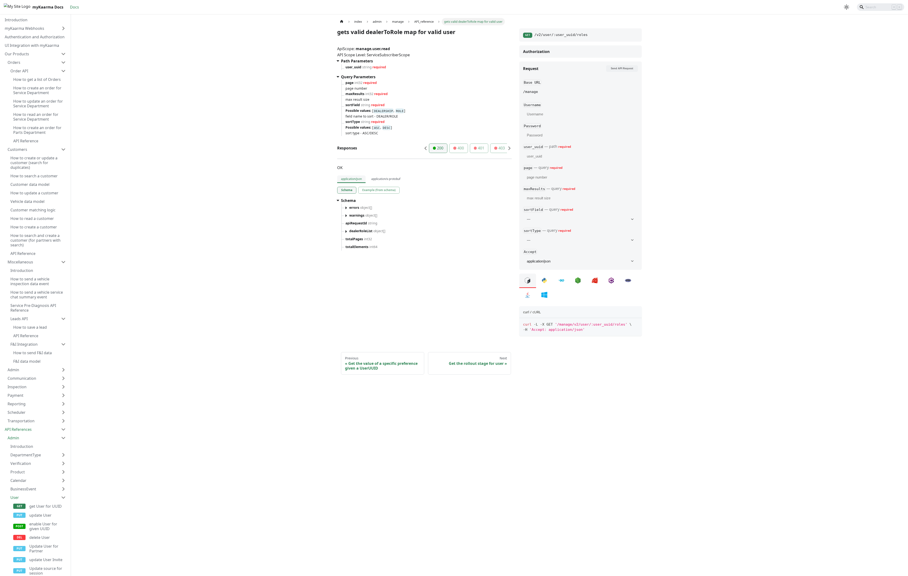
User (14, 497)
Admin (13, 369)
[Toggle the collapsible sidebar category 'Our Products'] (63, 54)
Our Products (17, 54)
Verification (20, 463)
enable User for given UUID (43, 526)
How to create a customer (33, 227)
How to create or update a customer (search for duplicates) (33, 162)
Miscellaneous (20, 262)
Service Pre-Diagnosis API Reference (33, 308)
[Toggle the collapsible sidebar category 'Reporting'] (63, 404)
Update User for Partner (43, 549)
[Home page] (341, 21)
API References (18, 429)
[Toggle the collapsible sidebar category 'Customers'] (63, 149)
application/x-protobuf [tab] (385, 179)
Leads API (19, 318)
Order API (19, 71)
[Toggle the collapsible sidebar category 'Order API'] (63, 71)
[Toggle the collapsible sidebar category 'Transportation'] (63, 421)
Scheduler (17, 412)
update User (40, 515)
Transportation (21, 420)
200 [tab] (440, 148)
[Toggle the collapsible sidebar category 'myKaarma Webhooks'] (63, 28)
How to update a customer (34, 193)
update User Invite (45, 559)
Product (17, 472)
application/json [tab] (351, 179)
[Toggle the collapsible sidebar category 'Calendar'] (63, 480)
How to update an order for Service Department (38, 104)
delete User (39, 537)
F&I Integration (24, 344)
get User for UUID (45, 506)
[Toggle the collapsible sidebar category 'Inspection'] (63, 387)
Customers (17, 149)
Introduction (16, 19)
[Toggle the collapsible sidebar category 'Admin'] (63, 370)
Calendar (18, 480)
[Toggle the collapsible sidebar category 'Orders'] (63, 62)
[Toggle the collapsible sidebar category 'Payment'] (63, 395)
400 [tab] (461, 148)
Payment (15, 395)
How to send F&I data (32, 352)
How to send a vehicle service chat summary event (36, 295)
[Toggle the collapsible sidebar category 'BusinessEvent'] (63, 489)
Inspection (17, 386)
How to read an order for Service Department (35, 117)
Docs (74, 7)
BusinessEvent (23, 489)
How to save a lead (30, 327)
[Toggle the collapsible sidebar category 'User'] (63, 497)
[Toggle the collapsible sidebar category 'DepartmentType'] (63, 455)
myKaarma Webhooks (24, 28)
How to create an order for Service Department (37, 90)
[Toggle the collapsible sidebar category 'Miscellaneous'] (63, 262)
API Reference (25, 141)
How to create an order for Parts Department (37, 130)
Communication (22, 378)
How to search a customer (34, 176)
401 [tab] (481, 148)
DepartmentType (25, 455)
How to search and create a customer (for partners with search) (35, 240)
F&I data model (26, 361)
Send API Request (622, 68)
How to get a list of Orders (37, 79)
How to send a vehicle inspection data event (29, 281)
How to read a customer (32, 218)
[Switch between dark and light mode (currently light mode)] (846, 7)
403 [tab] (501, 148)
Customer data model (29, 184)
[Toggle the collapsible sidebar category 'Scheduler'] (63, 412)
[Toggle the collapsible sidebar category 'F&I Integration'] (63, 344)
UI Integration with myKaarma (32, 45)
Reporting (17, 403)
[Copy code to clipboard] (636, 324)
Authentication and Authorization (35, 36)
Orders (14, 62)
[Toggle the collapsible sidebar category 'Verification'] (63, 463)
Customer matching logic (33, 210)
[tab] (346, 190)
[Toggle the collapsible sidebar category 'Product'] (63, 472)
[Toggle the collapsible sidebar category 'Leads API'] (63, 319)
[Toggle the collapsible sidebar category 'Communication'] (63, 378)
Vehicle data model (27, 201)
